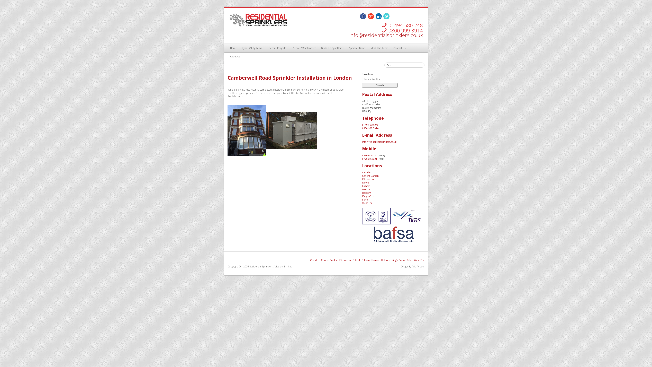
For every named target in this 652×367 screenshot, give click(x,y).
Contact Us (399, 48)
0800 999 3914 (405, 30)
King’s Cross (398, 260)
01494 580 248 (405, 25)
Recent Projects (277, 48)
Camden (366, 172)
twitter (371, 16)
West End (367, 203)
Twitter (386, 16)
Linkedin (379, 16)
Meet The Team (379, 48)
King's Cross (369, 196)
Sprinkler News (357, 48)
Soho (365, 199)
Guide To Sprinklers (331, 48)
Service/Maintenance (304, 48)
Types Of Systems (252, 48)
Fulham (366, 186)
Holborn (366, 192)
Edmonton (368, 179)
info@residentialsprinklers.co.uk (386, 35)
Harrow (366, 189)
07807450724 (369, 155)
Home (233, 48)
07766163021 (369, 158)
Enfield (365, 182)
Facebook (363, 16)
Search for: (368, 74)
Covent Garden (370, 175)
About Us (235, 56)
